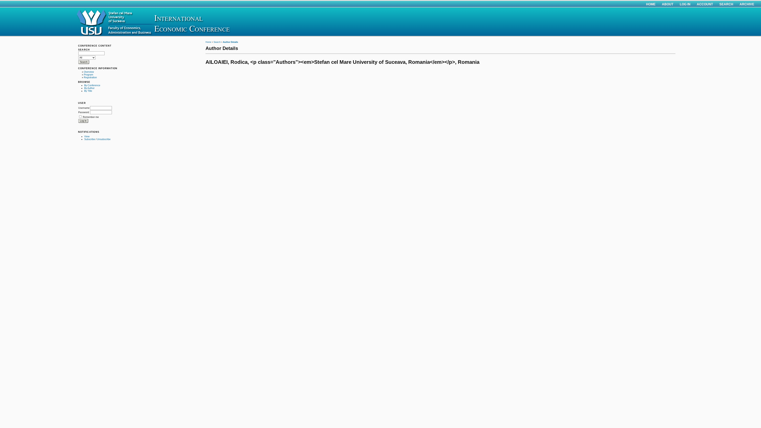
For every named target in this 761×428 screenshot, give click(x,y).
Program (88, 74)
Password (83, 112)
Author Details (230, 42)
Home (651, 4)
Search (726, 4)
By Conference (92, 85)
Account (705, 4)
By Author (89, 88)
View (87, 136)
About (667, 4)
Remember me (91, 117)
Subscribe (89, 139)
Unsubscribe (104, 139)
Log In (685, 4)
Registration (90, 77)
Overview (89, 72)
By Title (88, 91)
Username (84, 108)
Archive (747, 4)
